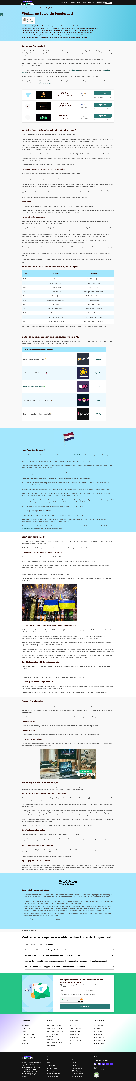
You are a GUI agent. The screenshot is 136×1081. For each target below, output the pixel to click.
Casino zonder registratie (54, 1031)
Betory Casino (98, 1028)
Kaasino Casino (98, 1043)
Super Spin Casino (99, 1040)
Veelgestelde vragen (53, 1076)
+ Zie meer (84, 96)
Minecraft (25, 1043)
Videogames (64, 2)
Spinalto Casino (98, 1037)
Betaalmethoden (75, 1028)
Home (23, 8)
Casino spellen (74, 1034)
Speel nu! (102, 93)
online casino (75, 70)
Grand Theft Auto (28, 1034)
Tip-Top (98, 414)
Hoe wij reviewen (52, 1068)
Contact (74, 1060)
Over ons (91, 2)
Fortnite (24, 1031)
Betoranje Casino (99, 1031)
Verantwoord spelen (53, 1071)
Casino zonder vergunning (54, 1042)
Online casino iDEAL (52, 1039)
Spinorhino (98, 373)
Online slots (73, 1025)
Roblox (24, 1040)
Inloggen (108, 2)
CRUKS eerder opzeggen (80, 1071)
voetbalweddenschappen (45, 83)
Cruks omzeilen (51, 1045)
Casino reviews (98, 1025)
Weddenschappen (33, 8)
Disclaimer (75, 1065)
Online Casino (81, 2)
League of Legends (28, 1037)
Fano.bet (98, 400)
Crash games (74, 1037)
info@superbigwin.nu (101, 1060)
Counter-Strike (27, 1028)
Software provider (78, 1074)
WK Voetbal (77, 455)
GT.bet (99, 386)
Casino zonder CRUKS (53, 1025)
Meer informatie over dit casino (103, 97)
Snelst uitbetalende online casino (33, 386)
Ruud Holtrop (30, 20)
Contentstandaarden (54, 1074)
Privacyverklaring (77, 1068)
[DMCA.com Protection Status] (96, 1074)
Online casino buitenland (54, 1028)
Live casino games (76, 1040)
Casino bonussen (75, 1031)
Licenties (72, 1043)
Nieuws (73, 2)
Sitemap (74, 1062)
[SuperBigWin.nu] (27, 2)
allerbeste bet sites (29, 528)
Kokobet (98, 359)
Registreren (101, 2)
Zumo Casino (97, 1034)
